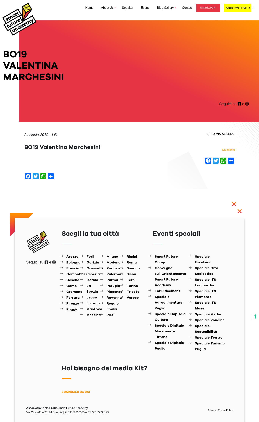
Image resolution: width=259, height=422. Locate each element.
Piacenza (113, 292)
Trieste (133, 292)
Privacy (212, 410)
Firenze (72, 303)
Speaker (127, 7)
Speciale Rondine (209, 320)
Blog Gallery (165, 7)
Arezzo (72, 256)
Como (71, 286)
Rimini (132, 256)
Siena (131, 274)
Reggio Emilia (113, 306)
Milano (112, 256)
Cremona (72, 292)
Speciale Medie (208, 314)
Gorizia (92, 262)
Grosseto (93, 268)
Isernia (92, 280)
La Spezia (92, 288)
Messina (93, 315)
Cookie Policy (225, 410)
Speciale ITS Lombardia (205, 282)
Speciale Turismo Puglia (210, 346)
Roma (132, 262)
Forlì (90, 256)
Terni (131, 280)
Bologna (72, 262)
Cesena (72, 280)
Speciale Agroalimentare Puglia (168, 302)
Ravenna (113, 297)
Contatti (187, 7)
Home (89, 7)
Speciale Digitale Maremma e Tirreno (169, 331)
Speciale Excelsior (203, 259)
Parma (112, 280)
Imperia (93, 274)
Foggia (72, 309)
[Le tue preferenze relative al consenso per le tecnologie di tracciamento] (255, 316)
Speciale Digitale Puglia (169, 345)
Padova (113, 268)
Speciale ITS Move (205, 305)
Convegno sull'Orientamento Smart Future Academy (170, 277)
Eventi (145, 7)
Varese (133, 297)
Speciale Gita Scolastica (206, 271)
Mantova (93, 309)
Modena (113, 262)
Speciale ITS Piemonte (205, 294)
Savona (133, 268)
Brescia (72, 268)
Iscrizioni (208, 7)
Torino (132, 286)
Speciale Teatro (209, 337)
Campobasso (72, 274)
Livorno (93, 303)
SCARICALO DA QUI (76, 392)
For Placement (167, 291)
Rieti (111, 315)
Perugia (113, 286)
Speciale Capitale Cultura (170, 317)
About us (107, 7)
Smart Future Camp (166, 259)
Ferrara (72, 297)
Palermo (113, 274)
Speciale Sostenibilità (206, 328)
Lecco (91, 297)
